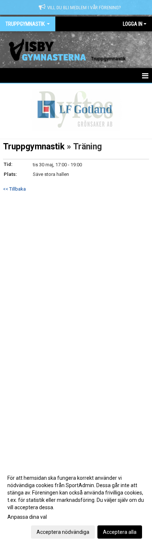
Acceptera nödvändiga (63, 532)
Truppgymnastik (34, 147)
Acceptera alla (120, 532)
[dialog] (76, 504)
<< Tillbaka (14, 189)
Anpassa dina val (27, 517)
